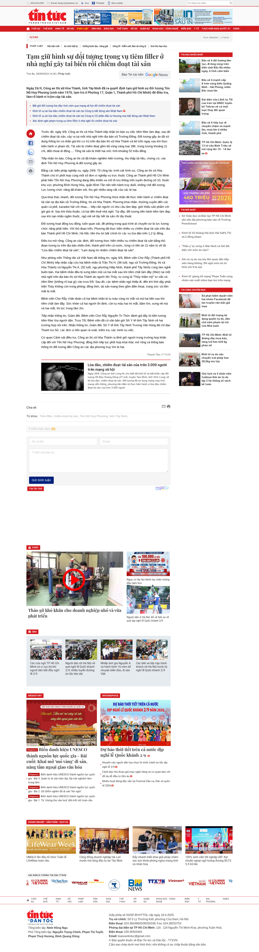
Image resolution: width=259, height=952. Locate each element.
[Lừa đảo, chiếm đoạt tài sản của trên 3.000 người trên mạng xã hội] (62, 377)
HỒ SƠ (134, 28)
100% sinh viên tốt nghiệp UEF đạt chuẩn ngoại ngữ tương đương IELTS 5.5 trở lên (208, 860)
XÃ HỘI (70, 28)
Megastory (32, 750)
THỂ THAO (122, 28)
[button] (165, 653)
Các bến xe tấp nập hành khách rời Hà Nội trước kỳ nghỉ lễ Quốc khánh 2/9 (151, 667)
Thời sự (35, 28)
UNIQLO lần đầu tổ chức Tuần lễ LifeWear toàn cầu (46, 858)
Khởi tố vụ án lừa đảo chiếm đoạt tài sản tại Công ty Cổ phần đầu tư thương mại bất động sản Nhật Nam (94, 116)
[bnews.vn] (126, 885)
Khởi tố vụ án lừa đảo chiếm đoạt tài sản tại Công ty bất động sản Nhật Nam (77, 111)
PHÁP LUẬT (83, 28)
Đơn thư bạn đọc (159, 46)
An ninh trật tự (71, 46)
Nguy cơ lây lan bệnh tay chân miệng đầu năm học (148, 581)
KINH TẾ (59, 28)
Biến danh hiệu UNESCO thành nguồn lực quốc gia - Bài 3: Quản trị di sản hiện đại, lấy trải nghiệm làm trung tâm (61, 778)
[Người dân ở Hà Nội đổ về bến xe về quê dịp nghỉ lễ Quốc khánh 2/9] (148, 599)
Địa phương (210, 900)
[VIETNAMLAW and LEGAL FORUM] (69, 883)
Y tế (196, 28)
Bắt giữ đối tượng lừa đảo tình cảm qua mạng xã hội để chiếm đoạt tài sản (76, 105)
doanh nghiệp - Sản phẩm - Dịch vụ (48, 822)
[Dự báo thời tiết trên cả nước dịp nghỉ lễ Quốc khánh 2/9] (135, 723)
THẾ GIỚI (48, 28)
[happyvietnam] (86, 881)
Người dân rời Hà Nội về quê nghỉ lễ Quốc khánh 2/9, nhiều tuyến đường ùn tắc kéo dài (80, 668)
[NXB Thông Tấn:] (106, 885)
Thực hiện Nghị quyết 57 (216, 28)
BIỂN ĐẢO (186, 28)
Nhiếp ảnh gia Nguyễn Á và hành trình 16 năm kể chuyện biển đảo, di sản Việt (116, 668)
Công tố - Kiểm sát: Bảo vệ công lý (129, 46)
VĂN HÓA (96, 28)
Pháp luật (36, 46)
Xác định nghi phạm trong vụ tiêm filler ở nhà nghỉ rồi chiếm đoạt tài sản (75, 120)
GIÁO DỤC (109, 28)
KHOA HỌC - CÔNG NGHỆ (165, 28)
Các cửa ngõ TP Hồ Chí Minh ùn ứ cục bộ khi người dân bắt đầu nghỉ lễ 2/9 (44, 668)
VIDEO (236, 28)
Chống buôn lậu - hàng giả (95, 46)
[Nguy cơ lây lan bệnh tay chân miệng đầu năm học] (148, 564)
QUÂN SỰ (145, 28)
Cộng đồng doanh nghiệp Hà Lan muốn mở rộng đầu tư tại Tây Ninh (101, 858)
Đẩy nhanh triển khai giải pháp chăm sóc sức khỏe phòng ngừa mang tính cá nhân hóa (155, 860)
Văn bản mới (53, 46)
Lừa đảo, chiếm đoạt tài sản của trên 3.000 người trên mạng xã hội (127, 367)
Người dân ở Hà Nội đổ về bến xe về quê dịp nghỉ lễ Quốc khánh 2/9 (148, 619)
